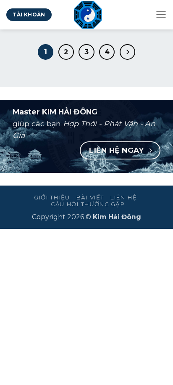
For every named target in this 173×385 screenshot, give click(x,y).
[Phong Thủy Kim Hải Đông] (87, 14)
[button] (161, 15)
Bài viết (89, 197)
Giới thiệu (52, 197)
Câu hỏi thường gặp (87, 204)
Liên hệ (123, 197)
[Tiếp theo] (127, 52)
